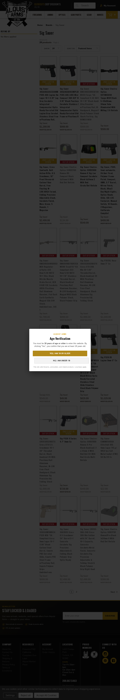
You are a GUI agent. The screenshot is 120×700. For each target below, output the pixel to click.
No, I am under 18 (61, 360)
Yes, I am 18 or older (60, 353)
